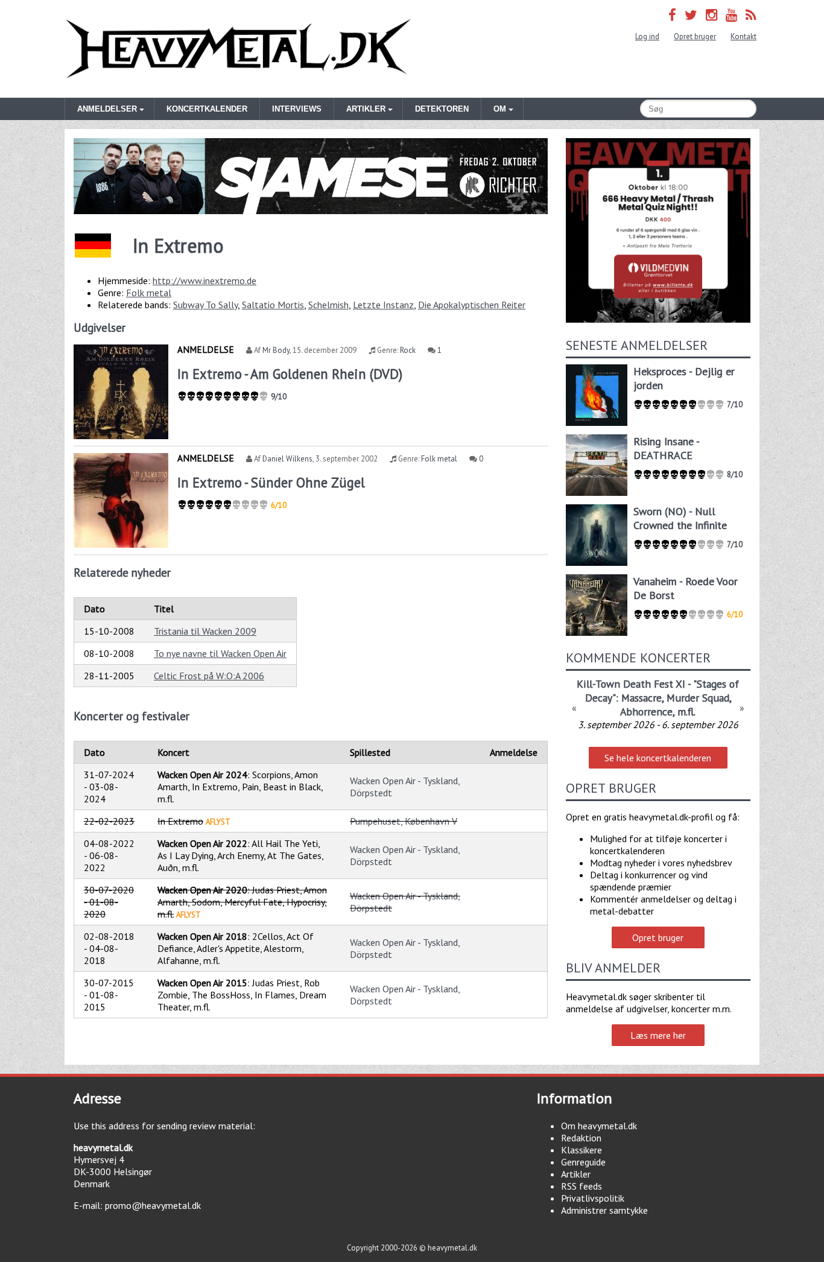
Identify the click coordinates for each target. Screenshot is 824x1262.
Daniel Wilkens (287, 459)
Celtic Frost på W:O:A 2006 (209, 676)
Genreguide (583, 1162)
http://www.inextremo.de (204, 280)
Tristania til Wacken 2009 (205, 631)
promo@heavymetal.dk (153, 1205)
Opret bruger (695, 36)
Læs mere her (658, 1035)
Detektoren (442, 108)
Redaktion (581, 1138)
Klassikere (581, 1150)
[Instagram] (711, 15)
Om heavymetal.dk (599, 1126)
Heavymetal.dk (238, 49)
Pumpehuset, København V (403, 821)
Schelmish (328, 305)
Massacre (641, 698)
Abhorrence (646, 711)
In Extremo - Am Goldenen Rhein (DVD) (289, 373)
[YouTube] (731, 15)
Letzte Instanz (383, 305)
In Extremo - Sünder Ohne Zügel (271, 482)
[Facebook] (672, 15)
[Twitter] (691, 15)
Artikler (576, 1174)
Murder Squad (698, 698)
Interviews (297, 108)
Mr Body (276, 350)
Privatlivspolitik (592, 1198)
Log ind (647, 36)
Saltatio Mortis (273, 305)
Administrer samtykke (604, 1210)
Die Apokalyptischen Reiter (471, 305)
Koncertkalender (206, 108)
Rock (408, 350)
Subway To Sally (205, 305)
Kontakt (743, 36)
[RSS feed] (751, 15)
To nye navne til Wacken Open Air (220, 653)
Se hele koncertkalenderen (657, 758)
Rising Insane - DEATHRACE (666, 448)
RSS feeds (581, 1186)
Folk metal (148, 293)
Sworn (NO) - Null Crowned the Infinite (680, 518)
